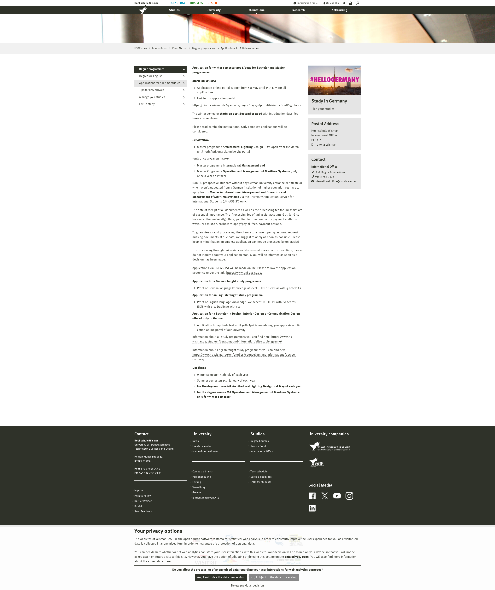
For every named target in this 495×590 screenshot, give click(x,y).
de (344, 3)
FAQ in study (147, 104)
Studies (174, 10)
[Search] (358, 3)
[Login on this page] (350, 3)
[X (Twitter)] (325, 496)
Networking (339, 10)
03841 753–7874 (324, 176)
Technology (177, 3)
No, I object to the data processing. (274, 577)
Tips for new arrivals (151, 90)
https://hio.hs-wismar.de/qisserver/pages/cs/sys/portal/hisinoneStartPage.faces (246, 105)
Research (298, 10)
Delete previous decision (247, 585)
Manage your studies (152, 97)
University (214, 10)
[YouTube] (337, 496)
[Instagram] (349, 496)
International (256, 10)
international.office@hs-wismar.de (335, 181)
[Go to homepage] (147, 10)
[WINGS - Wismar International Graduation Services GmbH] (330, 446)
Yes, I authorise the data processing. (221, 577)
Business (196, 3)
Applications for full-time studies (159, 83)
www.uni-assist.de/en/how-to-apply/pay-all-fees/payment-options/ (237, 224)
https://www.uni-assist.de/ (244, 272)
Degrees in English (150, 76)
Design (212, 3)
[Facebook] (312, 496)
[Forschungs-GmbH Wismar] (325, 463)
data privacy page (297, 556)
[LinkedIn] (312, 508)
